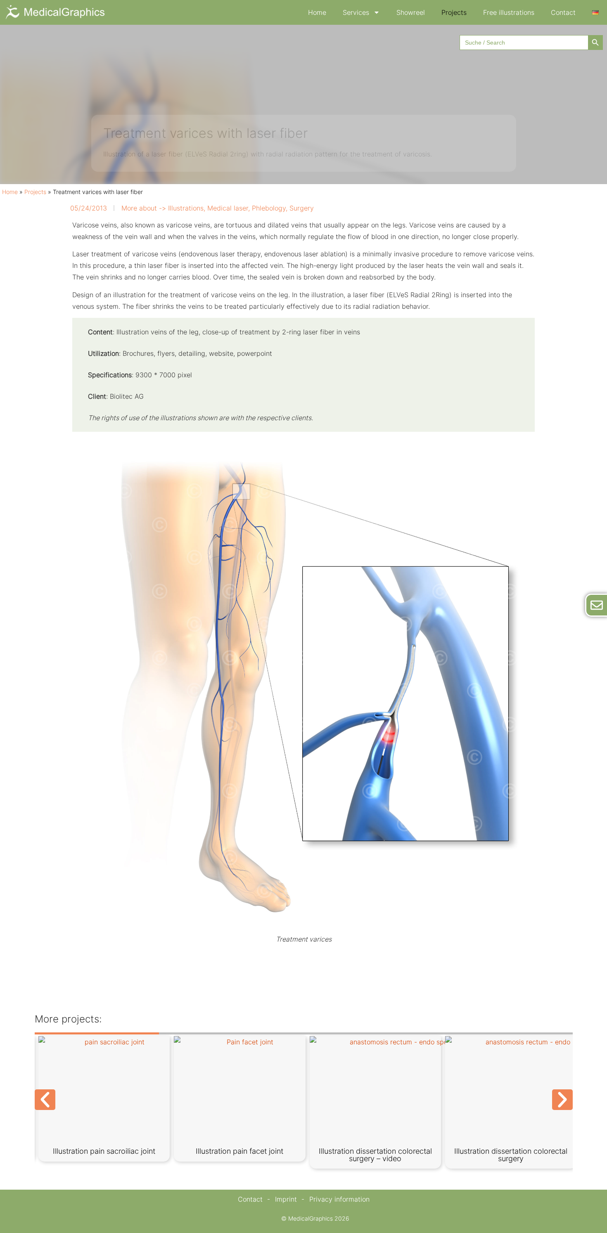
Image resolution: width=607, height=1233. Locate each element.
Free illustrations (508, 12)
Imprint (286, 1199)
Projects (454, 12)
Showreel (410, 12)
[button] (45, 1099)
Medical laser (227, 208)
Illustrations (186, 208)
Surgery (301, 208)
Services (356, 12)
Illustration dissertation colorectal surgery (510, 1155)
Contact (563, 12)
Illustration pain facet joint (239, 1151)
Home (317, 12)
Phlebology (269, 208)
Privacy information (339, 1199)
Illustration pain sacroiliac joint (104, 1151)
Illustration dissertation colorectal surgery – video (375, 1155)
